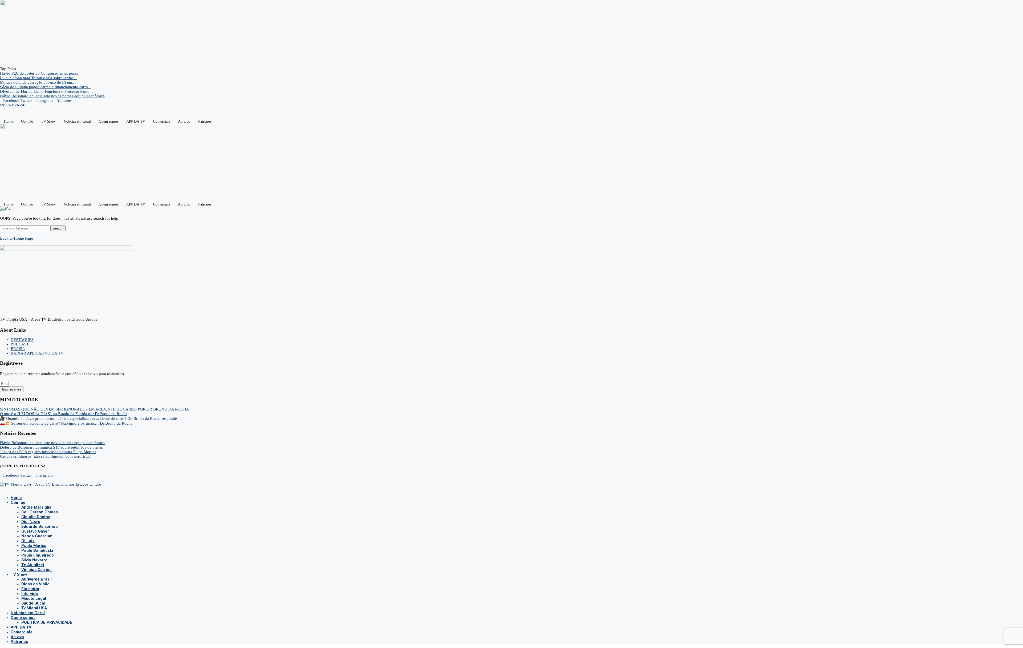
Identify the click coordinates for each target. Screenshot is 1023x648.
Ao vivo (184, 121)
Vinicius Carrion (36, 569)
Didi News (30, 521)
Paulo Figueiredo (37, 555)
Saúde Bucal (33, 603)
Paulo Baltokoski (37, 550)
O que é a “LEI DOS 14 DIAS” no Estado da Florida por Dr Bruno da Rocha (63, 414)
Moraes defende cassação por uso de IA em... (37, 82)
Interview (29, 593)
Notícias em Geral (77, 121)
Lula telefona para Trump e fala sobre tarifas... (38, 78)
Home (8, 121)
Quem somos (108, 121)
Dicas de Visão (35, 584)
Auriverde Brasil (36, 579)
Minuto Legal (33, 598)
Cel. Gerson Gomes (39, 512)
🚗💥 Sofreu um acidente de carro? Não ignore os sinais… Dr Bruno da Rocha (66, 423)
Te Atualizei (32, 564)
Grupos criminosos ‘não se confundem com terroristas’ (45, 456)
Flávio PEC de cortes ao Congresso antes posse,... (41, 73)
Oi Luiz (28, 540)
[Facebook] (1, 489)
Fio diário (30, 588)
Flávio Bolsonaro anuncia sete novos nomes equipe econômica (52, 96)
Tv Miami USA (34, 608)
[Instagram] (5, 489)
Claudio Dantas (35, 516)
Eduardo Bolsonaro (39, 526)
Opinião (27, 121)
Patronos (204, 121)
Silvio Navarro (34, 560)
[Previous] (18, 69)
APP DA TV (135, 121)
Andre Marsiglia (36, 507)
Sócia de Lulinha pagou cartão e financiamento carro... (45, 87)
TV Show (48, 121)
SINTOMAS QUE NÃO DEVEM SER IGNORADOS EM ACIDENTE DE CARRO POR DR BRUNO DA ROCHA (94, 409)
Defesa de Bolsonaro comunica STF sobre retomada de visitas (51, 447)
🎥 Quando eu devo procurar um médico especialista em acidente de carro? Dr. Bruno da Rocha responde (88, 418)
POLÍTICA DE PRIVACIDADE (46, 622)
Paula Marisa (33, 545)
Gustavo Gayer (35, 531)
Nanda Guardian (36, 536)
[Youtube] (10, 489)
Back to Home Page (16, 238)
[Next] (23, 69)
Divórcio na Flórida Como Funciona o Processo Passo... (46, 91)
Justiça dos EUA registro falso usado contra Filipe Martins (48, 452)
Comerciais (161, 121)
